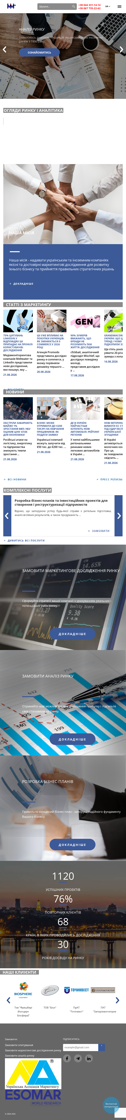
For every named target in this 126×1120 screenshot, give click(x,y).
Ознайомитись (39, 52)
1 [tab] (11, 253)
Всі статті (16, 389)
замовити (101, 531)
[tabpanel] (63, 258)
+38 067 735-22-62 (89, 8)
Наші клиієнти (19, 972)
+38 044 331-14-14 (89, 5)
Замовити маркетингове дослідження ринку (71, 570)
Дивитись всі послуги (26, 540)
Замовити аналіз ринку (48, 676)
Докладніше (23, 283)
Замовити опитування (19, 1045)
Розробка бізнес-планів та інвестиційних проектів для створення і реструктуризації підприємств (61, 503)
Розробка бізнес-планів (47, 781)
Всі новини (17, 479)
